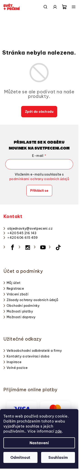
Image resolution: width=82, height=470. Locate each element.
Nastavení (39, 443)
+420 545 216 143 (21, 233)
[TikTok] (58, 247)
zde (58, 431)
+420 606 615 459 (22, 238)
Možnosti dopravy (21, 317)
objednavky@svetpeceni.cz (29, 228)
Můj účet (13, 283)
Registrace (15, 288)
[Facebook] (12, 247)
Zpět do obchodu (39, 112)
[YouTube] (43, 247)
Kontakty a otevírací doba (28, 356)
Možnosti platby (20, 311)
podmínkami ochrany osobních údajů (39, 179)
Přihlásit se (39, 191)
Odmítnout (20, 457)
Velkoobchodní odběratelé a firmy (34, 351)
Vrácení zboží (17, 294)
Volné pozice (17, 368)
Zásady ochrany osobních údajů (32, 300)
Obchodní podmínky (23, 306)
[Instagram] (27, 247)
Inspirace (14, 362)
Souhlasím (58, 457)
